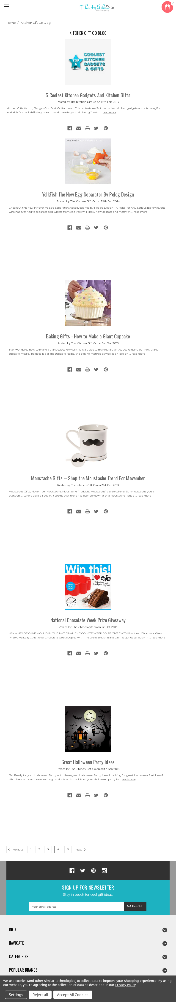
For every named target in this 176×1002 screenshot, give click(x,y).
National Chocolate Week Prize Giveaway (88, 620)
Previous (17, 849)
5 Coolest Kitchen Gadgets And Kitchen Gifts (88, 95)
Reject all (40, 994)
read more (109, 112)
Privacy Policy (125, 985)
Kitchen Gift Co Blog (36, 22)
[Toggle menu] (7, 7)
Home (11, 22)
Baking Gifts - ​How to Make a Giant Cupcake (88, 336)
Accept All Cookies (72, 994)
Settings (16, 994)
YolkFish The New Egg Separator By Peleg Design (88, 194)
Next (79, 849)
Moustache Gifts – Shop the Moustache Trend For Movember (88, 478)
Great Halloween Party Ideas (88, 761)
